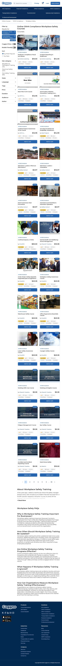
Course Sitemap (45, 630)
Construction (24, 628)
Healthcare (23, 630)
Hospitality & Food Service (27, 634)
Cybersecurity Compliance (53, 13)
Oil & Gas (23, 643)
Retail (22, 637)
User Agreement (45, 632)
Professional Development (9, 17)
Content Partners (25, 653)
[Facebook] (5, 613)
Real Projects (45, 133)
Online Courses (6, 21)
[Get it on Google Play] (10, 620)
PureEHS (22, 244)
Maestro (44, 466)
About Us (23, 649)
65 (51, 482)
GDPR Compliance (45, 637)
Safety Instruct (24, 170)
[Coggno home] (7, 3)
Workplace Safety (31, 21)
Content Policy (44, 634)
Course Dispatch (25, 611)
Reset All (12, 40)
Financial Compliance (22, 8)
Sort (3, 51)
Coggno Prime (8, 44)
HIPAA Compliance (39, 8)
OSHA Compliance (55, 8)
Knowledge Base (45, 639)
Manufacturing (24, 632)
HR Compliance (6, 8)
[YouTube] (11, 613)
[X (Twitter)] (3, 613)
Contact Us (23, 655)
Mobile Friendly (8, 47)
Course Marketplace (26, 607)
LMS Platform (24, 609)
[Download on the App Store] (10, 617)
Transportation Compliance (9, 13)
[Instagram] (13, 613)
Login (47, 3)
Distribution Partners (26, 651)
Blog (42, 628)
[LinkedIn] (8, 613)
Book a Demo (55, 3)
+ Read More (21, 500)
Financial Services (25, 641)
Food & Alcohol (31, 13)
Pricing (36, 3)
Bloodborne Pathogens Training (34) (8, 65)
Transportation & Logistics (27, 639)
